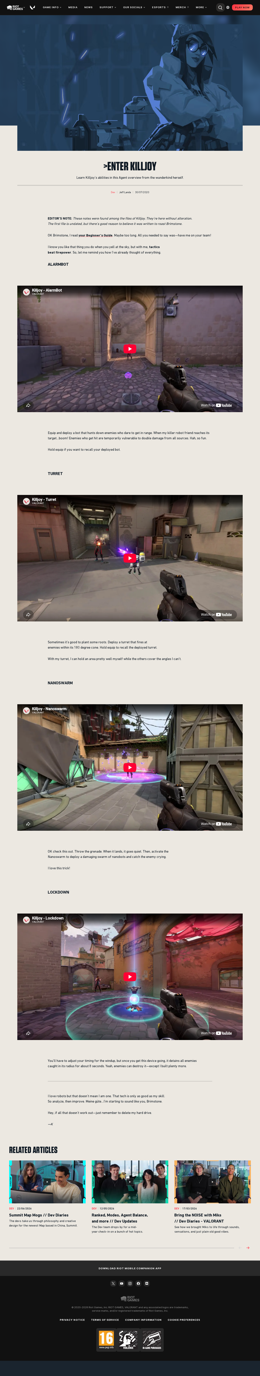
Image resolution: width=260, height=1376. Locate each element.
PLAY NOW (242, 7)
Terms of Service (105, 1319)
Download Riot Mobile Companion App (130, 1268)
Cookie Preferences (184, 1319)
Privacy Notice (72, 1319)
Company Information (143, 1319)
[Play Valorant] (32, 7)
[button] (113, 192)
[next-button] (248, 1248)
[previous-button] (240, 1248)
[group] (130, 1199)
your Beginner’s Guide (95, 235)
